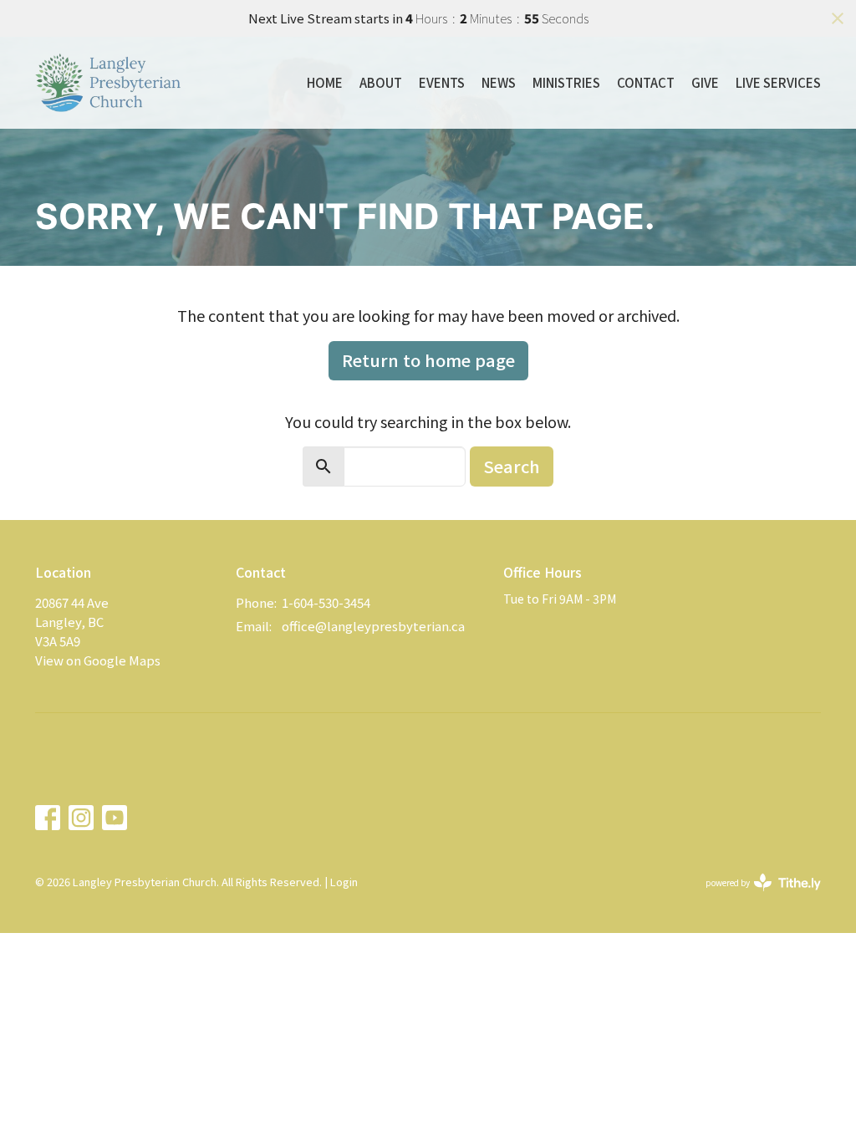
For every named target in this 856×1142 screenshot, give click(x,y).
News (499, 82)
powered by (754, 896)
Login (344, 882)
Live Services (778, 82)
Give (705, 82)
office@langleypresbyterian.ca (373, 626)
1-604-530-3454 (326, 602)
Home (325, 82)
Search (511, 466)
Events (442, 82)
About (380, 82)
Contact (646, 82)
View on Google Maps (97, 660)
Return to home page (428, 360)
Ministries (566, 82)
